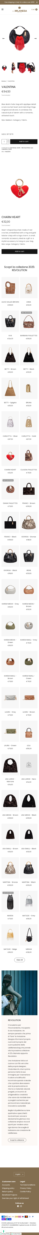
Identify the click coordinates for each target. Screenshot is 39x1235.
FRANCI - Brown (28, 503)
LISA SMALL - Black (28, 848)
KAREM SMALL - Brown (10, 677)
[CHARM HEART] (10, 455)
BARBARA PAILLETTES (28, 335)
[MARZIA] (10, 901)
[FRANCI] (29, 489)
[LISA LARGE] (10, 764)
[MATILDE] (29, 901)
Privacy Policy (25, 1188)
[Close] (37, 2)
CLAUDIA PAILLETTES (28, 470)
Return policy (7, 1191)
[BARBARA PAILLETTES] (29, 321)
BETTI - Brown (10, 369)
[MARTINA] (10, 867)
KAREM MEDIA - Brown (28, 605)
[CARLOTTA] (10, 421)
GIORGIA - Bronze (28, 537)
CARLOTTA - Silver (10, 436)
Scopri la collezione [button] (17, 1140)
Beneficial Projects (9, 1195)
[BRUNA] (29, 388)
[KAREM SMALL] (29, 625)
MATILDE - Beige (10, 949)
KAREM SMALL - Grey (28, 640)
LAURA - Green (10, 745)
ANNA (28, 302)
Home (4, 81)
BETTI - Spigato (10, 402)
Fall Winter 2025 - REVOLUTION (20, 148)
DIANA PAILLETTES (10, 503)
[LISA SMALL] (10, 834)
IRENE (29, 570)
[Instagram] (21, 1206)
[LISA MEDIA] (10, 800)
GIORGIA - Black (10, 570)
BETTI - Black (28, 369)
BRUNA (29, 402)
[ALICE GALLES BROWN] (10, 287)
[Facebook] (18, 1206)
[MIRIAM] (29, 934)
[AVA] (10, 321)
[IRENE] (29, 556)
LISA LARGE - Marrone (10, 780)
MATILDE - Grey (28, 915)
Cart (33, 9)
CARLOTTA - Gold (29, 436)
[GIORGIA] (29, 522)
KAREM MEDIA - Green (10, 641)
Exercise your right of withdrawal (15, 1198)
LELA (28, 745)
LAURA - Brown (29, 712)
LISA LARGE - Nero (28, 779)
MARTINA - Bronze (10, 882)
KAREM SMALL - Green (29, 677)
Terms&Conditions (27, 1185)
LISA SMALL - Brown (10, 848)
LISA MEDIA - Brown (10, 815)
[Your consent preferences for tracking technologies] (4, 1231)
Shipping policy (8, 1188)
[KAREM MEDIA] (10, 589)
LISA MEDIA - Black (28, 815)
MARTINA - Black (29, 882)
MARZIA (10, 915)
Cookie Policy (25, 1191)
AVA (10, 335)
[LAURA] (10, 697)
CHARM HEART (11, 217)
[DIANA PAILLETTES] (10, 489)
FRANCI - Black (10, 537)
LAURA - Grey (10, 712)
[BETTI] (10, 354)
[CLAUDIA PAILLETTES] (29, 455)
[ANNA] (29, 287)
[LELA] (29, 731)
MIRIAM (29, 949)
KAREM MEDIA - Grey (10, 604)
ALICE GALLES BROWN (10, 302)
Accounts (6, 1185)
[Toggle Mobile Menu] (4, 9)
